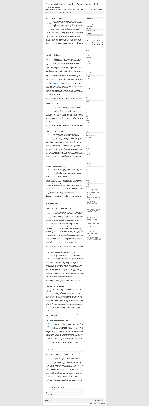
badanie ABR (77, 48)
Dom (55, 12)
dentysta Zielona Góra (60, 385)
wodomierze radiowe (99, 231)
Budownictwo (88, 99)
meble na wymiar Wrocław (90, 208)
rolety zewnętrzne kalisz (94, 225)
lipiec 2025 (88, 74)
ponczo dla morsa (89, 212)
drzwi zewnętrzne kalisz (66, 125)
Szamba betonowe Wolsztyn (56, 167)
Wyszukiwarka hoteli (53, 55)
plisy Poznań (59, 161)
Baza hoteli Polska (55, 83)
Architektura (88, 95)
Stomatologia (51, 385)
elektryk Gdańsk (56, 246)
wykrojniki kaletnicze (53, 315)
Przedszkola (88, 152)
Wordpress (103, 403)
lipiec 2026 (88, 51)
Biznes (87, 97)
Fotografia (88, 112)
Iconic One (92, 403)
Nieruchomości (88, 137)
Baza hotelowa (66, 98)
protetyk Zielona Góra (51, 387)
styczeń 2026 (88, 63)
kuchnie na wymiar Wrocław (91, 202)
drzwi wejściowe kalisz (57, 125)
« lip (94, 47)
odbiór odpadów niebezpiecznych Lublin (92, 210)
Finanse (87, 110)
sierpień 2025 (88, 72)
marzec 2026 (88, 59)
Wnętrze (87, 180)
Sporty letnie (88, 161)
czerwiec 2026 (88, 53)
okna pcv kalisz (73, 125)
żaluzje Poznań (73, 161)
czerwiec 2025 (88, 76)
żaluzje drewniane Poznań (66, 161)
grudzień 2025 (88, 65)
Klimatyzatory (88, 120)
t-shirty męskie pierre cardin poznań (67, 281)
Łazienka (87, 127)
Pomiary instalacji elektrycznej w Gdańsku (61, 208)
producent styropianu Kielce (91, 217)
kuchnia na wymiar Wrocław (92, 201)
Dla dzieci (87, 101)
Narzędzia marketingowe (90, 135)
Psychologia (88, 154)
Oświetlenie (88, 146)
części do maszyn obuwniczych (59, 314)
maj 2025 (87, 78)
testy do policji (95, 230)
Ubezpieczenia (88, 169)
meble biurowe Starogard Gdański (92, 203)
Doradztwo (88, 105)
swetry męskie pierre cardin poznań (55, 281)
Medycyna (88, 131)
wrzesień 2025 (88, 70)
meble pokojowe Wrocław (98, 208)
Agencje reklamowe (89, 93)
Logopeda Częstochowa (54, 18)
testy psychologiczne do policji (91, 231)
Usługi (50, 48)
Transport (88, 167)
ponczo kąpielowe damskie (96, 212)
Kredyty (87, 122)
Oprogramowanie (89, 144)
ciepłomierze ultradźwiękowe (91, 190)
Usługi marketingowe (89, 178)
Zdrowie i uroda (89, 184)
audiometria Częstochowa (69, 48)
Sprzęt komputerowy (89, 163)
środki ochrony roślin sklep (97, 239)
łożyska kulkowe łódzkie (97, 238)
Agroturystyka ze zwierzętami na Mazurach (93, 189)
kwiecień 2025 (88, 80)
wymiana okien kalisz (51, 126)
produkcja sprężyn (93, 219)
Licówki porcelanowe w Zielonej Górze (59, 354)
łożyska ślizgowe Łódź (90, 239)
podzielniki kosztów (89, 211)
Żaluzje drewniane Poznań (55, 131)
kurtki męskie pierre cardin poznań (64, 280)
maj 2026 (87, 55)
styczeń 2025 (88, 85)
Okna (50, 125)
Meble (87, 129)
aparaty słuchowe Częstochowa (59, 48)
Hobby (87, 114)
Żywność (87, 186)
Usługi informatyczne (89, 176)
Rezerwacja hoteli (72, 98)
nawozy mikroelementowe (96, 209)
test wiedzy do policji (90, 230)
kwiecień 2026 (88, 57)
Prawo (87, 150)
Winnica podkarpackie (90, 28)
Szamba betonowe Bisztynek (58, 201)
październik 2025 (89, 68)
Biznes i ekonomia (48, 12)
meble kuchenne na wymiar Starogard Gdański (93, 204)
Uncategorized (51, 161)
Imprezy (87, 118)
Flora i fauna (69, 12)
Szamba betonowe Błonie (68, 201)
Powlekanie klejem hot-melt (56, 286)
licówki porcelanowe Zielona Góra (70, 385)
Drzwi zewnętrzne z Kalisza (55, 103)
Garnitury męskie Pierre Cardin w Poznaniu (61, 253)
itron (87, 201)
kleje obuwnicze (67, 314)
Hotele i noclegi (52, 98)
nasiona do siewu (89, 209)
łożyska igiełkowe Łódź (90, 238)
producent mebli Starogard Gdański (92, 216)
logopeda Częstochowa (57, 50)
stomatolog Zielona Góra (60, 387)
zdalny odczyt (89, 237)
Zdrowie (87, 182)
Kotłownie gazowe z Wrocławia (57, 320)
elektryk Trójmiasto (63, 246)
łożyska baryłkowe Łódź (94, 237)
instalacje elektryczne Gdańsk (72, 246)
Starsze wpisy (49, 394)
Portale (87, 148)
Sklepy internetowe (52, 280)
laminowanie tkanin (74, 314)
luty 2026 (87, 61)
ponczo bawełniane (95, 211)
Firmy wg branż (61, 12)
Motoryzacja (88, 133)
